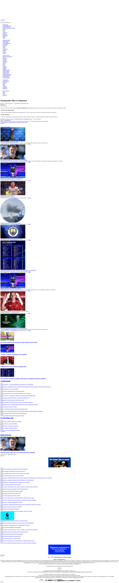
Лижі (4, 65)
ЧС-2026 (5, 45)
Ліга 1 (4, 51)
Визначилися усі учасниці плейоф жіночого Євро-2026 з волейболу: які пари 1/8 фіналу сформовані (21, 411)
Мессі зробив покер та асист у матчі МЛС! (9, 389)
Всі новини (5, 24)
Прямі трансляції (6, 40)
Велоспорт (5, 61)
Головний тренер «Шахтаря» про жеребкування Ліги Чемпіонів (13, 159)
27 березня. (26, 119)
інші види (5, 66)
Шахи (4, 64)
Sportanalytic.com (58, 557)
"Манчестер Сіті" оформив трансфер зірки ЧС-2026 (11, 238)
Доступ (4, 53)
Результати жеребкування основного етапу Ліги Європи (12, 415)
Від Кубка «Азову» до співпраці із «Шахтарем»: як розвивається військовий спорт (17, 395)
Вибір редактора (5, 435)
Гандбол (5, 62)
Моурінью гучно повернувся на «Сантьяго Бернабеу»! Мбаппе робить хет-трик (17, 497)
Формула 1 (5, 32)
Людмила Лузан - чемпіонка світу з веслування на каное (12, 391)
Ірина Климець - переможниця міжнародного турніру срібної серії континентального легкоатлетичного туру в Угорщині (26, 477)
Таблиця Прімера (6, 75)
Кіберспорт (5, 35)
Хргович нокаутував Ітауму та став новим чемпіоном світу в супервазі (15, 393)
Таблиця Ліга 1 (6, 76)
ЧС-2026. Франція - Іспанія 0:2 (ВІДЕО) (8, 428)
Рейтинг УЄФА (6, 69)
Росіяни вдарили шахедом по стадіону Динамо (10, 223)
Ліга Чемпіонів (6, 41)
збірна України (12, 122)
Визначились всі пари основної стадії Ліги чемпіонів (11, 178)
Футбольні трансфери (7, 56)
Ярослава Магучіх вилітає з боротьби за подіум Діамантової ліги (14, 488)
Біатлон (4, 59)
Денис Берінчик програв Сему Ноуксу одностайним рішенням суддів (15, 397)
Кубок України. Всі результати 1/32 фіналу (9, 141)
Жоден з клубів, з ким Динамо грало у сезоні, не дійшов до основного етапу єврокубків (19, 486)
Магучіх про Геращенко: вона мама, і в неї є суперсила (12, 475)
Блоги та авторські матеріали (9, 28)
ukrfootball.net (7, 120)
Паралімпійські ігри (7, 25)
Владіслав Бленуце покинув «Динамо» (8, 406)
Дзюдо (4, 63)
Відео (4, 38)
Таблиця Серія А (6, 77)
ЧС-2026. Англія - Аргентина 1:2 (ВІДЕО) (9, 425)
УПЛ (4, 46)
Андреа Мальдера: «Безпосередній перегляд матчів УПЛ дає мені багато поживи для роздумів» (20, 504)
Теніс (4, 31)
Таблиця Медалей (7, 26)
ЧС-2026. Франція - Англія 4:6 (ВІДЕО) (8, 423)
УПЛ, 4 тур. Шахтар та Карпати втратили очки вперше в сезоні (13, 409)
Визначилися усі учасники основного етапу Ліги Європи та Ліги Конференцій (17, 480)
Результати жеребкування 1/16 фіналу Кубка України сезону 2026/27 (18, 342)
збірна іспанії (19, 122)
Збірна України (6, 55)
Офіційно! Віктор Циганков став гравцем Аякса (13, 366)
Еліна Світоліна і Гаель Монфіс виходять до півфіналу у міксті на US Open (16, 511)
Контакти (5, 95)
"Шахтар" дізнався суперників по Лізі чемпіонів (10, 288)
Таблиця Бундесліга (7, 74)
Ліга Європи (5, 42)
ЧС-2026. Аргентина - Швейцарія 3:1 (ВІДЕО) (10, 430)
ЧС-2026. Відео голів (6, 418)
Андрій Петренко (14, 144)
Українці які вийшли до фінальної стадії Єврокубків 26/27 (12, 471)
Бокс (4, 30)
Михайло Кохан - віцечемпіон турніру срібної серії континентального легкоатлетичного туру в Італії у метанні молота (25, 386)
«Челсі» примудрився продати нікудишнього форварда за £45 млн (14, 311)
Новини (4, 68)
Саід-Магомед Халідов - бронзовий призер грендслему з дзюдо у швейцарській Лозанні (19, 404)
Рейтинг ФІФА (6, 71)
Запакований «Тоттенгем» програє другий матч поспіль (12, 400)
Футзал (4, 57)
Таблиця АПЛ (6, 73)
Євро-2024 (5, 44)
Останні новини (5, 381)
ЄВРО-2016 (24, 122)
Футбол (4, 29)
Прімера (4, 50)
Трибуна (5, 67)
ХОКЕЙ (4, 86)
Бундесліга (5, 48)
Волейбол (5, 58)
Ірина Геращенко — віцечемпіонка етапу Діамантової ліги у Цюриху (15, 482)
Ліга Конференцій (7, 43)
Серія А (4, 52)
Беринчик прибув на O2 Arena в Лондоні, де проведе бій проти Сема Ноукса (16, 402)
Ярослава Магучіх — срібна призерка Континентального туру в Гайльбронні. (16, 384)
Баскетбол (5, 34)
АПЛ (4, 47)
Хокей (4, 33)
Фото (4, 36)
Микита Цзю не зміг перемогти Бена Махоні (9, 508)
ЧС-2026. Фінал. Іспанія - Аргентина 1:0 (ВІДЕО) (10, 421)
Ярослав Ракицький (4, 122)
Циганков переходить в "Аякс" (7, 195)
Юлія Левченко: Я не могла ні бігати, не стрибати (10, 506)
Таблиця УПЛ (6, 72)
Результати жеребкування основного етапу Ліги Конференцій (13, 328)
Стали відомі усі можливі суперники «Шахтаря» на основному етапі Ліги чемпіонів (18, 270)
